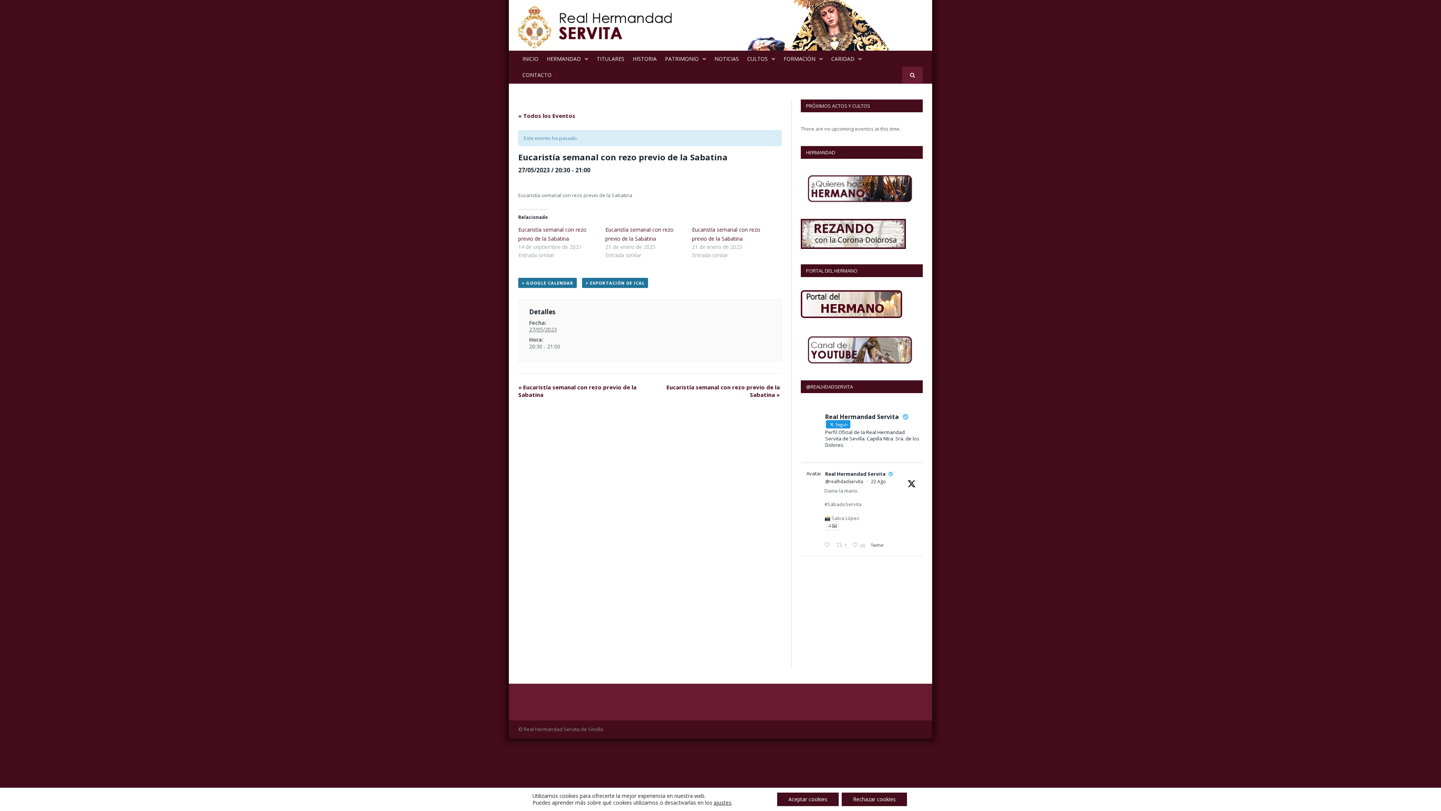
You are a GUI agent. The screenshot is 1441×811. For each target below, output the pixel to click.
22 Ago (878, 481)
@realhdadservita (844, 481)
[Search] (912, 75)
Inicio (530, 58)
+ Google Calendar (547, 283)
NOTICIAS (726, 58)
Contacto (537, 74)
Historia (645, 58)
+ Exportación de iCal (615, 283)
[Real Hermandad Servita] (595, 25)
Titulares (610, 58)
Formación (799, 58)
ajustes (722, 802)
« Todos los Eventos (546, 115)
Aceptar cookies (807, 799)
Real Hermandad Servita (855, 473)
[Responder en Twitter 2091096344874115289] (829, 545)
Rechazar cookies (874, 799)
